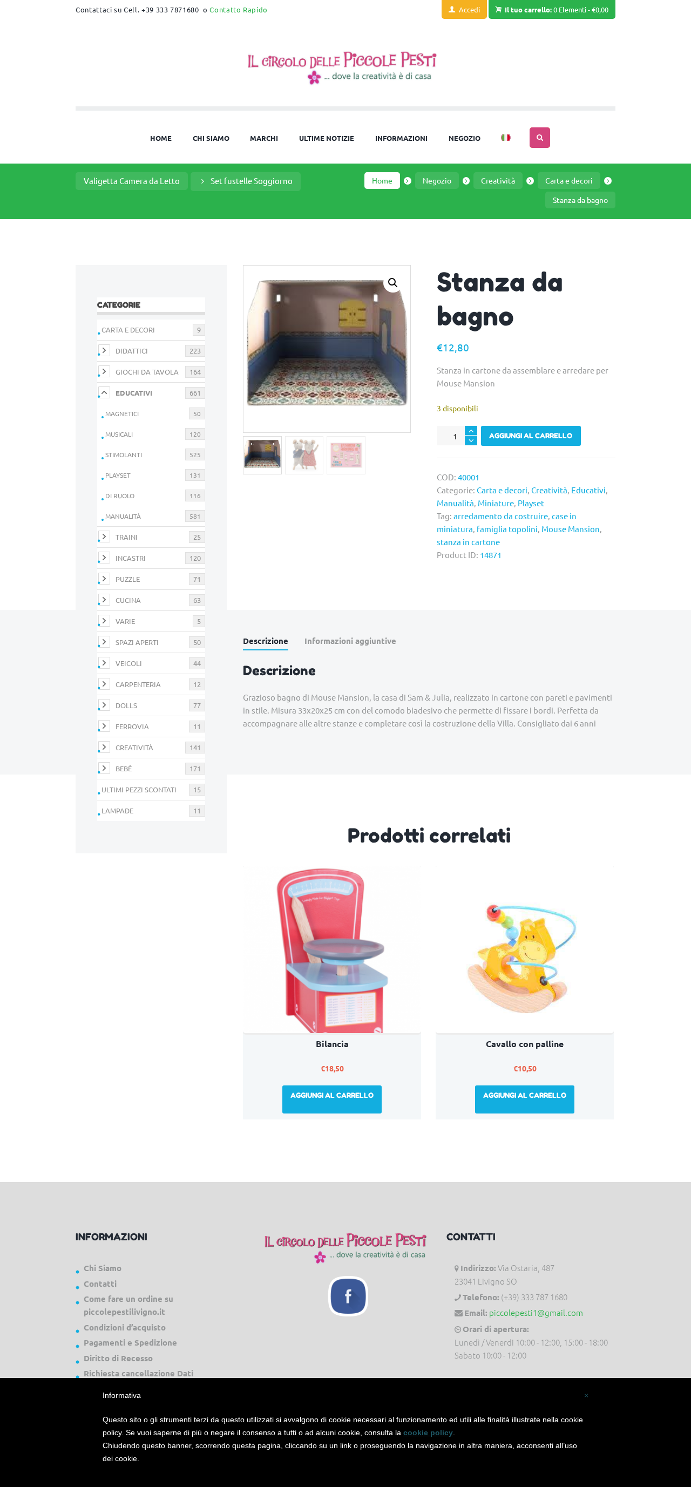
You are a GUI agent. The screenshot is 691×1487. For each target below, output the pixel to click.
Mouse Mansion (570, 529)
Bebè (124, 768)
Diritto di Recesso (118, 1358)
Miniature (496, 503)
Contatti (100, 1283)
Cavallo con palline (525, 1043)
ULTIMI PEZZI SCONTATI (139, 789)
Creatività (498, 180)
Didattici (132, 350)
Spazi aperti (137, 642)
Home (382, 180)
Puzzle (128, 578)
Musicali (119, 434)
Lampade (117, 810)
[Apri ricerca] (540, 137)
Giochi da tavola (147, 371)
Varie (125, 621)
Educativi (588, 490)
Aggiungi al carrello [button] (332, 1095)
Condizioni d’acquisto (125, 1327)
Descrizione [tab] (265, 640)
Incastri (131, 557)
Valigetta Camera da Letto (132, 180)
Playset (531, 503)
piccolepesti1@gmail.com (536, 1312)
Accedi (469, 9)
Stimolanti (123, 454)
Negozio (437, 180)
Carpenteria (138, 684)
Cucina (128, 600)
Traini (127, 536)
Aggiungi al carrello (530, 435)
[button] (393, 283)
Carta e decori (569, 180)
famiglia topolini (507, 529)
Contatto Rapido (238, 9)
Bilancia (332, 1043)
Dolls (126, 705)
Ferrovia (132, 726)
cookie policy (428, 1432)
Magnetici (122, 413)
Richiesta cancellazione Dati (138, 1373)
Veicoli (129, 663)
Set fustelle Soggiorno (252, 180)
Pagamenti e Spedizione (130, 1342)
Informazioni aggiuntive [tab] (350, 640)
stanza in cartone (468, 542)
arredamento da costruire (500, 516)
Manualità (455, 503)
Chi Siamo (102, 1267)
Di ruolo (119, 495)
